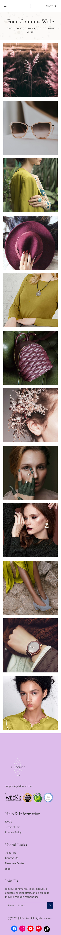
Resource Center (14, 863)
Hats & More (30, 240)
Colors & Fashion (30, 470)
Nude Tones (30, 585)
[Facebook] (14, 929)
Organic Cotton (30, 298)
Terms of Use (12, 827)
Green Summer (30, 183)
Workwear (30, 247)
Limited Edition (31, 132)
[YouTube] (30, 929)
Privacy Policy (13, 832)
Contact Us (11, 858)
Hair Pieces (30, 413)
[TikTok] (47, 929)
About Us (10, 852)
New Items (30, 125)
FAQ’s (8, 821)
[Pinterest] (39, 929)
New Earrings (30, 528)
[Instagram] (22, 929)
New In (30, 74)
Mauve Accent (30, 355)
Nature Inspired (30, 68)
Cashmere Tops (30, 643)
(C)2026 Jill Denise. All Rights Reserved (30, 918)
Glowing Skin (30, 700)
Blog (8, 868)
